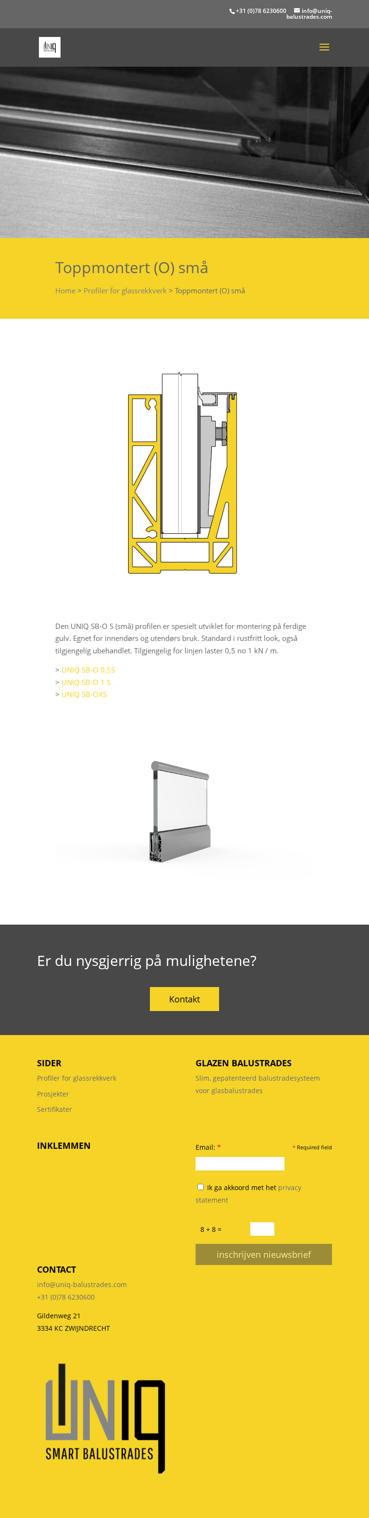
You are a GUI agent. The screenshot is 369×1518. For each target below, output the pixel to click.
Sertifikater (54, 1109)
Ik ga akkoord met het (248, 1194)
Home (65, 290)
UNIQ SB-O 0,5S (88, 670)
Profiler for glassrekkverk (125, 290)
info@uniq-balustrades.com (82, 1284)
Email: (208, 1147)
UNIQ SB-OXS (84, 694)
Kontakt (184, 999)
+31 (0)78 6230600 (261, 11)
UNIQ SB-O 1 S (86, 682)
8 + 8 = (210, 1229)
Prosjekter (53, 1093)
